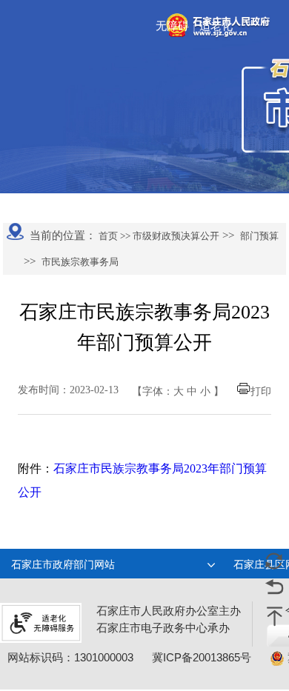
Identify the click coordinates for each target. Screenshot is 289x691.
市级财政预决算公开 (174, 235)
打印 (260, 391)
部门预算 (259, 235)
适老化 (216, 26)
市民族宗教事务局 (80, 261)
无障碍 (172, 26)
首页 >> (113, 235)
